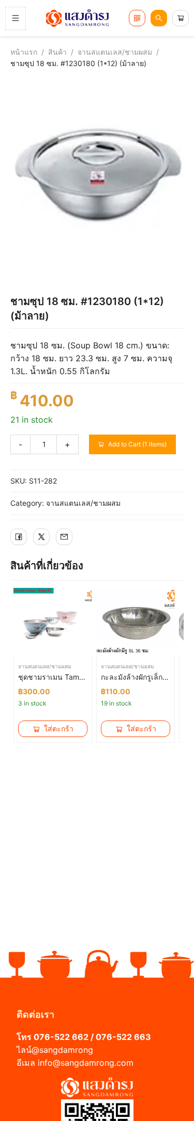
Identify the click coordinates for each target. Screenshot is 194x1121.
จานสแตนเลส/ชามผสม (115, 51)
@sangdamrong (62, 1050)
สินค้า (57, 51)
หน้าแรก (23, 51)
